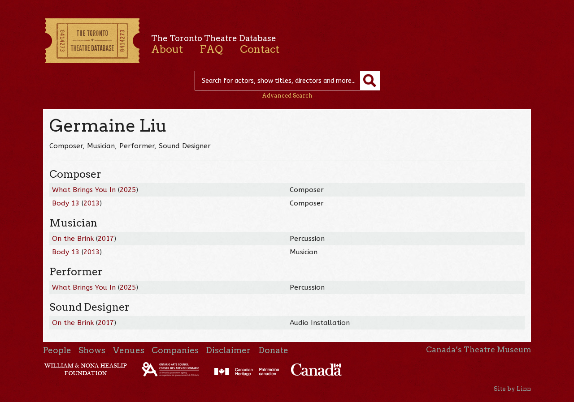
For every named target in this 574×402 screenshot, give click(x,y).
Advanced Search (287, 95)
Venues (128, 350)
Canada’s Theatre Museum (478, 349)
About (167, 49)
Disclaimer (228, 350)
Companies (175, 350)
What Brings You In (84, 190)
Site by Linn (512, 388)
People (57, 350)
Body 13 (65, 203)
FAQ (211, 49)
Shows (91, 350)
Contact (259, 49)
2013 (91, 203)
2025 (128, 190)
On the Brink (73, 239)
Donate (273, 350)
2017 (106, 239)
